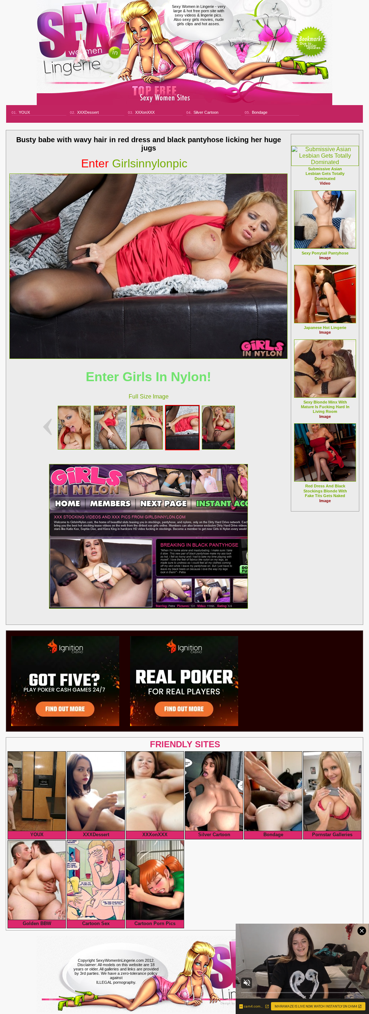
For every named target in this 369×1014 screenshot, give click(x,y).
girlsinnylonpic (134, 163)
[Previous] (47, 427)
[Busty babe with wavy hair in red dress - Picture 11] (182, 448)
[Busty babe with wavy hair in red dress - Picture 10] (146, 448)
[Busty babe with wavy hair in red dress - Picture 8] (74, 448)
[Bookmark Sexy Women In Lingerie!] (311, 48)
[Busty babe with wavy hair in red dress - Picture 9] (110, 448)
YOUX (24, 112)
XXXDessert (88, 112)
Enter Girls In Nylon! (148, 376)
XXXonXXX (145, 112)
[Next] (148, 266)
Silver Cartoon (206, 112)
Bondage (259, 112)
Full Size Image (149, 396)
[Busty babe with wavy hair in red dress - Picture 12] (218, 448)
